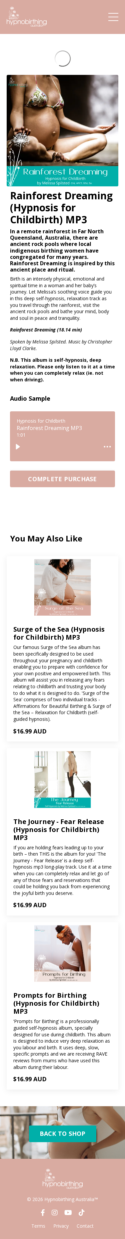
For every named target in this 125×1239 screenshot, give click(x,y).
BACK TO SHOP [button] (63, 1133)
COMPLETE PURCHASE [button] (62, 479)
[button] (62, 477)
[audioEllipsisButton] (107, 446)
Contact (85, 1226)
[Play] (18, 446)
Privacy (61, 1226)
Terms (38, 1226)
